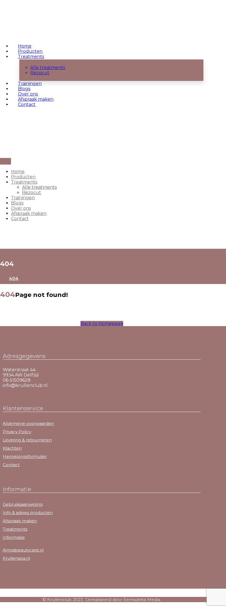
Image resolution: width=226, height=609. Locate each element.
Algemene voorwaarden (28, 423)
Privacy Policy (17, 431)
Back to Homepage (101, 323)
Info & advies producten (28, 512)
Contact (11, 464)
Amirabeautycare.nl (23, 550)
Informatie (14, 537)
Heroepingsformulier (25, 456)
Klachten (12, 448)
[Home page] (1, 278)
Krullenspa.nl (16, 558)
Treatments (15, 529)
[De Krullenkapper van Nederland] (19, 24)
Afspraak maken (20, 520)
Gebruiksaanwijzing (23, 504)
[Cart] (1, 124)
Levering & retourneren (27, 440)
